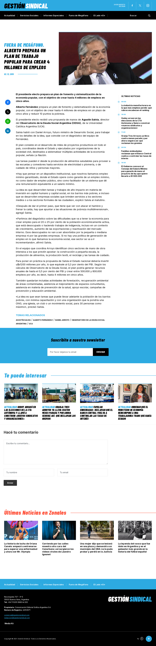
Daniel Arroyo (62, 320)
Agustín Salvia (23, 320)
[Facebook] (132, 5)
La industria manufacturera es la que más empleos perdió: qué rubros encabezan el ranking (136, 107)
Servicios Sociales (29, 15)
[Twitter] (140, 5)
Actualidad (9, 15)
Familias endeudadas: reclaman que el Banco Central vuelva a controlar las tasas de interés (136, 155)
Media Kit (9, 623)
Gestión (26, 6)
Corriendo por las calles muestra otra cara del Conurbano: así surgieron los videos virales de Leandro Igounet (58, 549)
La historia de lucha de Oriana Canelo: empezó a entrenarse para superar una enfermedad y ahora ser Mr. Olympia (20, 547)
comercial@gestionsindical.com (16, 615)
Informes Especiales (54, 15)
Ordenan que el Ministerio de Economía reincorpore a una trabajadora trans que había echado (134, 412)
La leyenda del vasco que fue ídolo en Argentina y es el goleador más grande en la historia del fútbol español (134, 547)
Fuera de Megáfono (78, 15)
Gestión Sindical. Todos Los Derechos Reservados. (37, 639)
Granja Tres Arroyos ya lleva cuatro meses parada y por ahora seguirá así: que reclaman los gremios (135, 139)
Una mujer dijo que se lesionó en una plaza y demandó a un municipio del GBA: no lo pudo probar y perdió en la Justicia (96, 547)
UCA (31, 324)
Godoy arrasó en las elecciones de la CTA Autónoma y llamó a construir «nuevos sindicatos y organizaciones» (135, 123)
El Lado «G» (99, 15)
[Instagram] (148, 5)
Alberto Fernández (43, 320)
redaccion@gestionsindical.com (17, 618)
